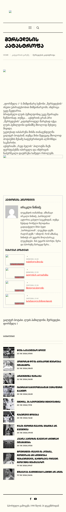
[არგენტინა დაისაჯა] (8, 378)
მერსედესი (53, 320)
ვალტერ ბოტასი (13, 320)
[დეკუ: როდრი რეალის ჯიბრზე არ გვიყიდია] (8, 429)
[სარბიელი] (33, 12)
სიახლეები (19, 277)
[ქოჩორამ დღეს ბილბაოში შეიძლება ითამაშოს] (8, 365)
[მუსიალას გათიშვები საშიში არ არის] (8, 473)
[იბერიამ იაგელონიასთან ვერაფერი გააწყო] (8, 390)
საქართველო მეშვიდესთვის (39, 301)
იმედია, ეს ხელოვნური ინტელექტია (39, 401)
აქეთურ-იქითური (17, 264)
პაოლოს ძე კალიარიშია (37, 274)
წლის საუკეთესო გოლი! (31, 350)
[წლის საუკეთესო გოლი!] (8, 352)
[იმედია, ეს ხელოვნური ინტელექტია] (8, 403)
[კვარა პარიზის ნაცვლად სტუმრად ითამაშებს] (8, 442)
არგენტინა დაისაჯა (29, 376)
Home (5, 55)
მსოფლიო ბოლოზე (35, 287)
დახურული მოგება (34, 261)
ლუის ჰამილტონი (34, 320)
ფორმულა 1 (10, 323)
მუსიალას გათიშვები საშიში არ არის (40, 471)
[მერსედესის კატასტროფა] (33, 83)
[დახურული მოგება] (8, 416)
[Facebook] (31, 499)
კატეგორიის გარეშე (20, 55)
